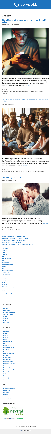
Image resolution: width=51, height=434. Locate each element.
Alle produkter (7, 398)
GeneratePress (32, 426)
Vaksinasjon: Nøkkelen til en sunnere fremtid (15, 238)
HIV (3, 260)
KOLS (3, 268)
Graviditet (6, 392)
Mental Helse (6, 274)
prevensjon (18, 171)
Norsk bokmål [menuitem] (26, 430)
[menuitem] (25, 430)
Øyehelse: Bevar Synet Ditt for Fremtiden (14, 240)
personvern (16, 91)
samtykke (31, 91)
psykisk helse (24, 91)
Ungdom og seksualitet (12, 178)
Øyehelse (5, 282)
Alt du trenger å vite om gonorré (11, 242)
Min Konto (6, 322)
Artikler (5, 316)
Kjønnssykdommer (7, 264)
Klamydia (4, 266)
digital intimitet (8, 91)
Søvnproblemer (6, 289)
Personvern (6, 310)
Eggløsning (6, 390)
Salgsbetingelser (8, 314)
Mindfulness (5, 276)
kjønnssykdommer (9, 171)
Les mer (30, 85)
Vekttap (4, 297)
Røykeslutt (5, 285)
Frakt (4, 320)
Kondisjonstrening (7, 270)
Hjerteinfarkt (5, 262)
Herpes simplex (6, 258)
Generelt (6, 169)
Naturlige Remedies (8, 280)
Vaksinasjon (5, 295)
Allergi (5, 396)
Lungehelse (5, 272)
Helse (5, 89)
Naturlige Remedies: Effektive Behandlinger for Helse (18, 244)
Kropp (5, 229)
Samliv (10, 229)
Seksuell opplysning (8, 287)
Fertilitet (5, 394)
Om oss (5, 308)
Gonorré (4, 254)
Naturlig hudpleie (7, 278)
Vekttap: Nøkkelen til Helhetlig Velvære (13, 236)
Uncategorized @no (8, 293)
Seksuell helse (39, 91)
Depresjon (5, 248)
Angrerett (6, 318)
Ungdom (4, 93)
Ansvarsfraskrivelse (9, 312)
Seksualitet (25, 171)
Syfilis (3, 291)
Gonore (4, 252)
